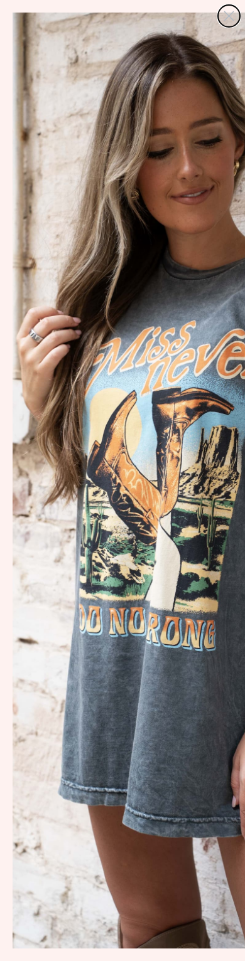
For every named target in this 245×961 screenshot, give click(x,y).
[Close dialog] (229, 16)
